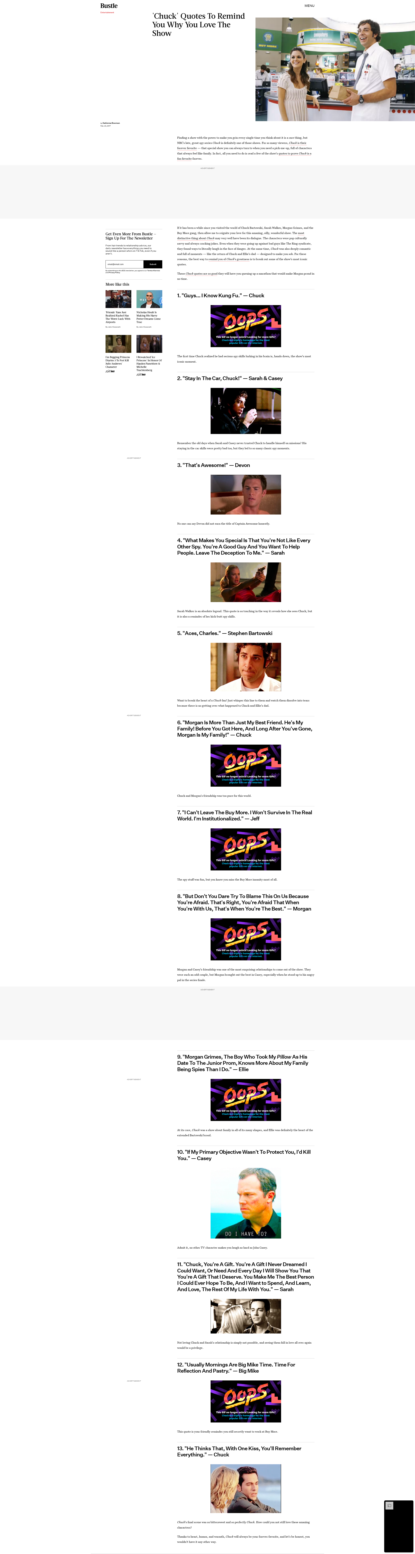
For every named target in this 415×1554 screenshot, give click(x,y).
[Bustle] (109, 5)
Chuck (293, 143)
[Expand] (387, 1503)
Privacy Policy (114, 272)
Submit (153, 264)
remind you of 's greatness (228, 259)
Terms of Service (153, 271)
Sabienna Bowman (111, 123)
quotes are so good (202, 273)
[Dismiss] (409, 1503)
